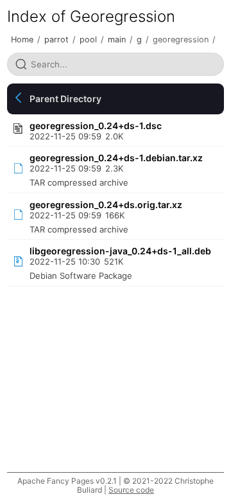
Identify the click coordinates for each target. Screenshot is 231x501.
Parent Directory (65, 98)
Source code (131, 490)
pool (88, 39)
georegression (181, 39)
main (117, 39)
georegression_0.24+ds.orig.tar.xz (106, 204)
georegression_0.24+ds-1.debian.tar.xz (116, 157)
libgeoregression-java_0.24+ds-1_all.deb (120, 250)
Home (22, 39)
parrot (56, 39)
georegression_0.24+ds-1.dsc (96, 125)
